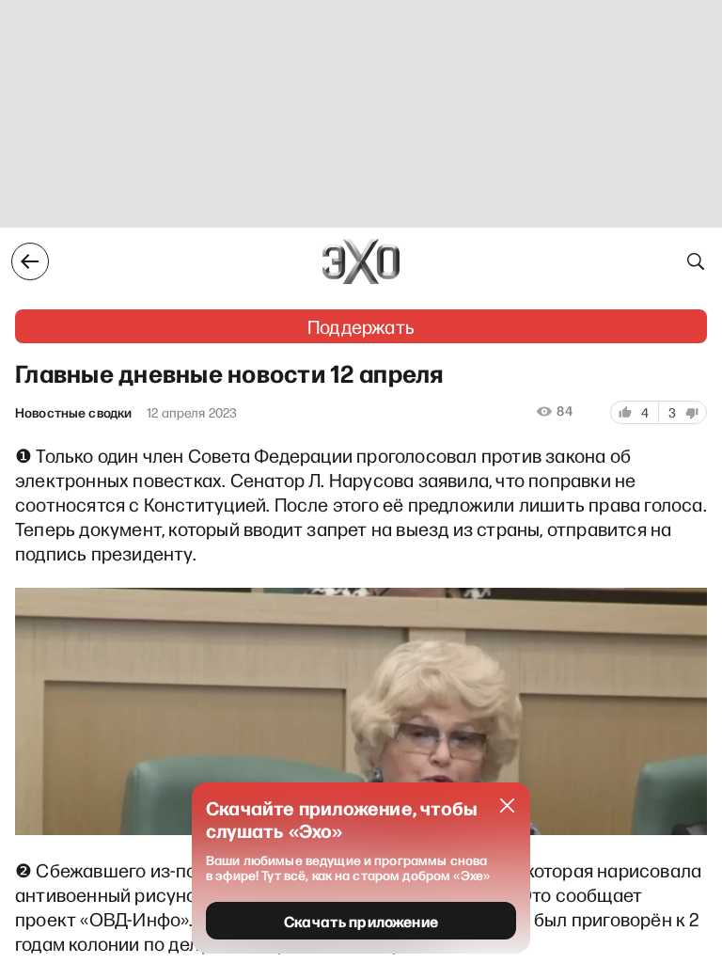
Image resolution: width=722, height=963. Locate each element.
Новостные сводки (73, 412)
